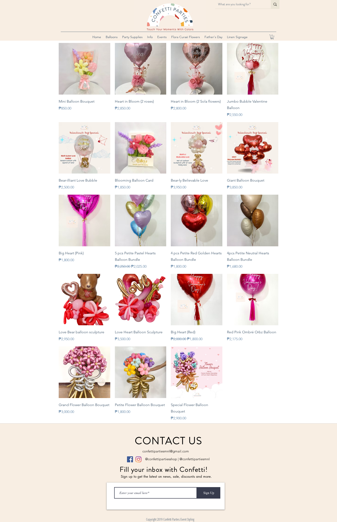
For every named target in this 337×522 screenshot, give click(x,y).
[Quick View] (84, 69)
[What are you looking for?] (275, 4)
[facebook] (130, 459)
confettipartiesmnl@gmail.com (165, 451)
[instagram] (138, 459)
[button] (111, 37)
